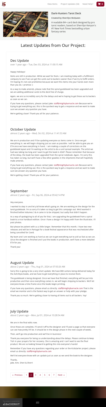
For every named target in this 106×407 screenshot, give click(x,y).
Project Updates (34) (70, 4)
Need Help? (88, 4)
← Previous (17, 375)
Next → (61, 375)
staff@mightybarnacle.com (66, 103)
